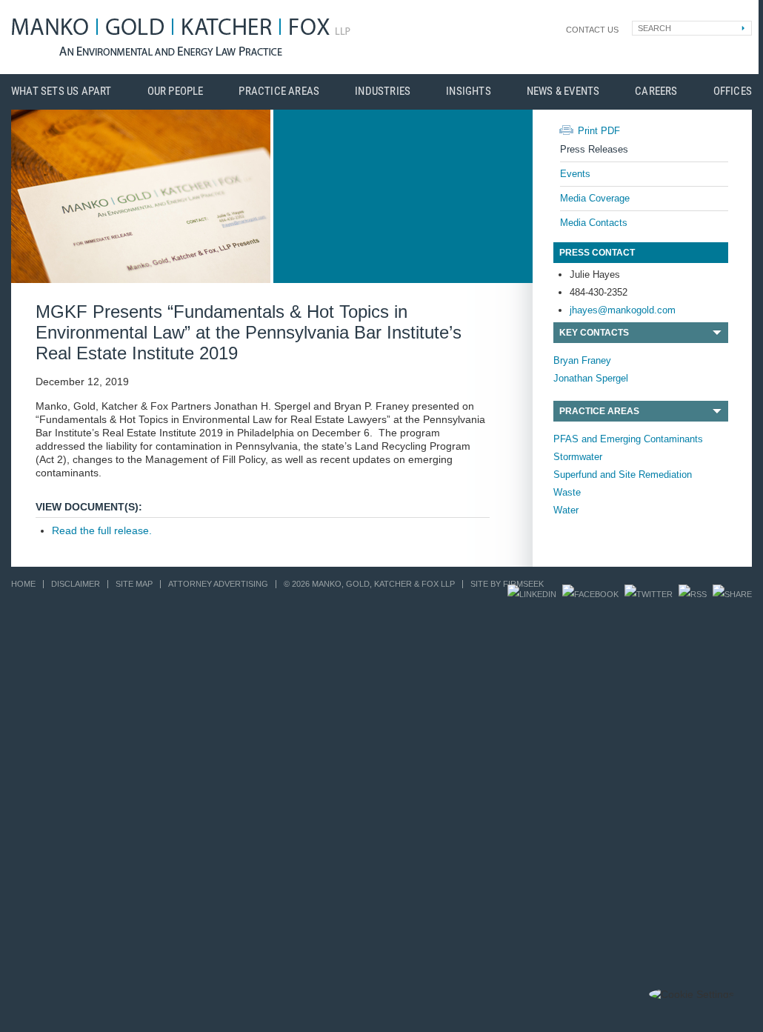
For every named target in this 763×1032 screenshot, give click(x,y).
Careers (656, 91)
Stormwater (577, 456)
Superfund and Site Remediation (622, 474)
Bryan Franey (582, 360)
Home (23, 583)
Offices (732, 91)
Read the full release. (102, 530)
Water (566, 510)
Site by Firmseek (507, 583)
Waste (567, 492)
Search (654, 28)
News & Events (563, 91)
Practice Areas (279, 91)
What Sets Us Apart (61, 91)
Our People (175, 91)
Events (575, 173)
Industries (382, 91)
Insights (468, 91)
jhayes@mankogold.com (623, 310)
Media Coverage (595, 198)
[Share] (732, 594)
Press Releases (594, 149)
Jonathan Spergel (590, 378)
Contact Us (592, 29)
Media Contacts (593, 222)
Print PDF (599, 130)
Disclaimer (75, 583)
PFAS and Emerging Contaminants (628, 439)
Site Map (134, 583)
